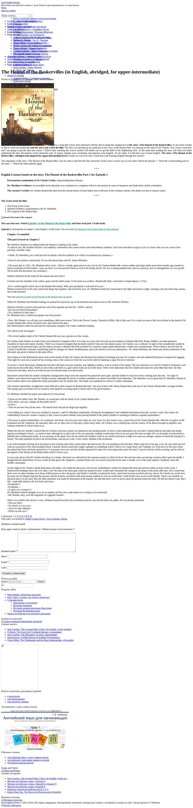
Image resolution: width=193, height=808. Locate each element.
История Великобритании (26, 53)
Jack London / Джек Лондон (27, 67)
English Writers (14, 32)
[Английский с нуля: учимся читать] (35, 749)
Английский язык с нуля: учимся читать (28, 757)
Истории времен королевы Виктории (32, 608)
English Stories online (17, 23)
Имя (4, 556)
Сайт (3, 567)
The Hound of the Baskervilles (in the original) (96, 229)
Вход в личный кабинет (19, 64)
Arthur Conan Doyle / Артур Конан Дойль (46, 519)
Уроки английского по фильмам (23, 61)
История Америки (22, 605)
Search (4, 581)
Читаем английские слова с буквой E (26, 786)
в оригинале (13, 696)
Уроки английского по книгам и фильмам (28, 613)
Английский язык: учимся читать (24, 56)
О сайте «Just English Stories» (22, 21)
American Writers (15, 29)
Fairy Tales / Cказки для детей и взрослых (28, 597)
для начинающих (16, 699)
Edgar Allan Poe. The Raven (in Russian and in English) (34, 792)
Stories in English (15, 75)
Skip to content (8, 10)
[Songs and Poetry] (10, 770)
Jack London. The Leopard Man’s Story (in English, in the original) (39, 629)
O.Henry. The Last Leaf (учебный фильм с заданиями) (34, 632)
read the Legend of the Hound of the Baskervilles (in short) (44, 297)
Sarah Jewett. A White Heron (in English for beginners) (33, 637)
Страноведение (15, 600)
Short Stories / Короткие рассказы (24, 594)
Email (5, 562)
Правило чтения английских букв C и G (28, 789)
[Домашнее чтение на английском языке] (19, 688)
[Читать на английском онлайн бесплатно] (21, 621)
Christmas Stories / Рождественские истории (35, 51)
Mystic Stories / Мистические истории (32, 45)
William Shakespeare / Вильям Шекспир (33, 32)
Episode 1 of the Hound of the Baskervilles (49, 223)
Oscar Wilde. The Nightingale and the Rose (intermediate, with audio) (40, 640)
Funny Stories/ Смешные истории (30, 48)
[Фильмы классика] (11, 800)
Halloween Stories (22, 81)
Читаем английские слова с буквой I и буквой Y (32, 784)
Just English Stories (10, 2)
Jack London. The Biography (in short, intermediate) (32, 634)
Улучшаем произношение (20, 763)
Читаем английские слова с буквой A (26, 781)
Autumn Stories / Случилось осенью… (32, 37)
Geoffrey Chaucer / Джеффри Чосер (31, 29)
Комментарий (9, 551)
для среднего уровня (17, 701)
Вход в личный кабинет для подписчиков (34, 18)
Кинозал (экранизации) (19, 26)
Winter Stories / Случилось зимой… (31, 42)
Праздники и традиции (25, 602)
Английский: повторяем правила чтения (28, 59)
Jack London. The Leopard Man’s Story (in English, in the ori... (37, 778)
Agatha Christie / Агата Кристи (28, 34)
